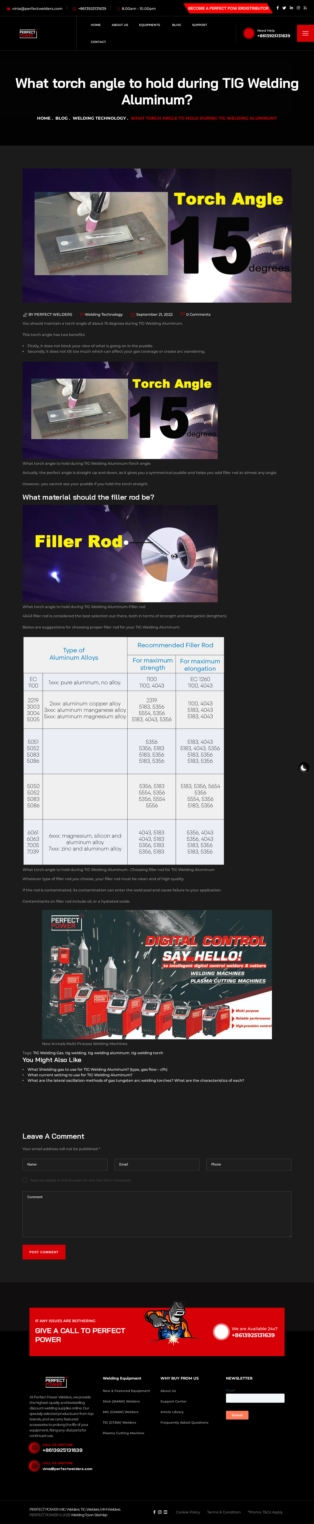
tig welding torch (147, 1053)
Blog (61, 118)
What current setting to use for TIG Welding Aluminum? (80, 1075)
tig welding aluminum (108, 1053)
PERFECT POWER (44, 1509)
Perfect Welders (53, 314)
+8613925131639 (273, 35)
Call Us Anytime (58, 1445)
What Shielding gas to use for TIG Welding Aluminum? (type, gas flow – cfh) (97, 1069)
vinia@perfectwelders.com (67, 1468)
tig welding (75, 1053)
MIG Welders (69, 1509)
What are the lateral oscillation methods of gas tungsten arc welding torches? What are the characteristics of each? (136, 1080)
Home (44, 118)
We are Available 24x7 (255, 1328)
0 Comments (198, 314)
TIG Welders (89, 1509)
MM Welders (110, 1509)
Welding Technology (99, 118)
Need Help (266, 30)
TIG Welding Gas (48, 1053)
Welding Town (82, 1515)
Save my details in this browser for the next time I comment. (81, 1180)
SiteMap (100, 1515)
